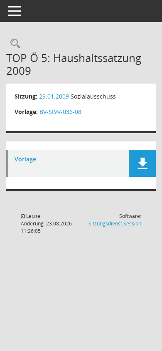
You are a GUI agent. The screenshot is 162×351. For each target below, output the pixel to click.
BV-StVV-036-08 (60, 112)
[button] (142, 163)
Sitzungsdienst (114, 223)
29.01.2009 (54, 96)
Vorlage (25, 159)
